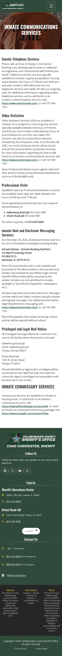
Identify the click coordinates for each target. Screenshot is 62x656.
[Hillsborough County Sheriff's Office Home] (31, 440)
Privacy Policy (41, 648)
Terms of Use (20, 648)
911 (9, 548)
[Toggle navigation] (51, 6)
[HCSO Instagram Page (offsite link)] (27, 471)
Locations (29, 531)
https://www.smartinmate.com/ (19, 103)
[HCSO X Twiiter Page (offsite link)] (12, 471)
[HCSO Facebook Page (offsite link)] (5, 471)
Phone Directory (16, 575)
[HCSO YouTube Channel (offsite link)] (20, 471)
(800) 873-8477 (13, 564)
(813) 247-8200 (13, 556)
